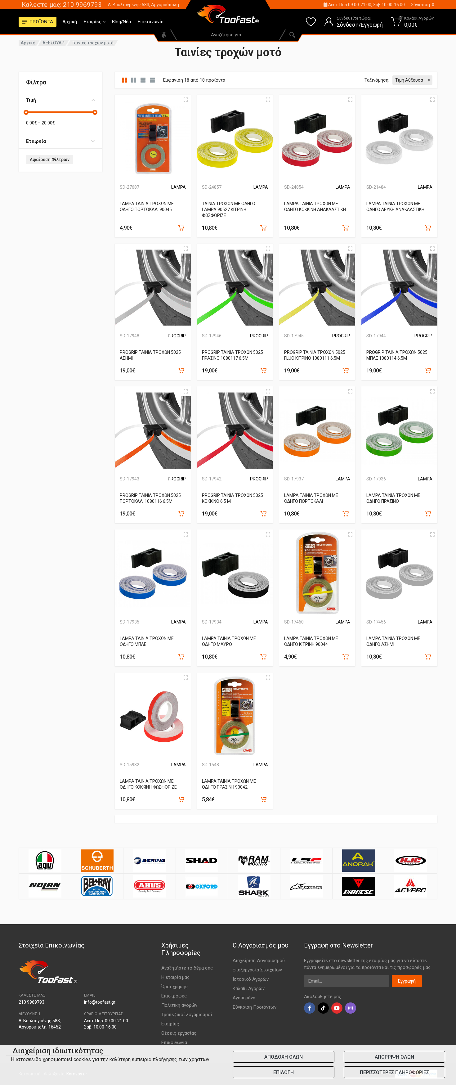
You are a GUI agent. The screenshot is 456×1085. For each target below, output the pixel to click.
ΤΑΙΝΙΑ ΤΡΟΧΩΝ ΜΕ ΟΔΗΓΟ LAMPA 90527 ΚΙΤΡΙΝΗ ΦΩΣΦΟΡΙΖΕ (228, 209)
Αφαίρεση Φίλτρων (49, 159)
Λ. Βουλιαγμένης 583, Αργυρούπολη (143, 4)
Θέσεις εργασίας (178, 1033)
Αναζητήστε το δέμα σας (187, 968)
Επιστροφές (174, 996)
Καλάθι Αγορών (249, 988)
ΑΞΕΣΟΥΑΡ (53, 42)
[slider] (26, 112)
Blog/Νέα (121, 22)
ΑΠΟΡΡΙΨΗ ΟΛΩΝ (394, 1057)
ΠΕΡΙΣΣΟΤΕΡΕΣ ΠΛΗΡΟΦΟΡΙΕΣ (394, 1072)
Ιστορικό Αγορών (251, 979)
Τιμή (31, 100)
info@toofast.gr (99, 1002)
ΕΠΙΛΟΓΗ (283, 1072)
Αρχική (69, 22)
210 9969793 (31, 1002)
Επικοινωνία (150, 22)
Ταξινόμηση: (376, 80)
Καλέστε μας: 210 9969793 (62, 5)
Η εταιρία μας (175, 977)
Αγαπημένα (244, 998)
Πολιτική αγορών (179, 1005)
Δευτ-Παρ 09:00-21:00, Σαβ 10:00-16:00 (366, 4)
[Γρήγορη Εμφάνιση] (186, 100)
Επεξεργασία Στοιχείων (257, 970)
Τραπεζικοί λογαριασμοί (186, 1014)
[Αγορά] (181, 227)
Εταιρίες (92, 22)
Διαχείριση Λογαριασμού (259, 960)
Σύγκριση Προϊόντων (254, 1007)
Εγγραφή (407, 981)
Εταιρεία (36, 141)
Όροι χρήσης (174, 986)
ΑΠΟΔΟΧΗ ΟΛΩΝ (283, 1057)
